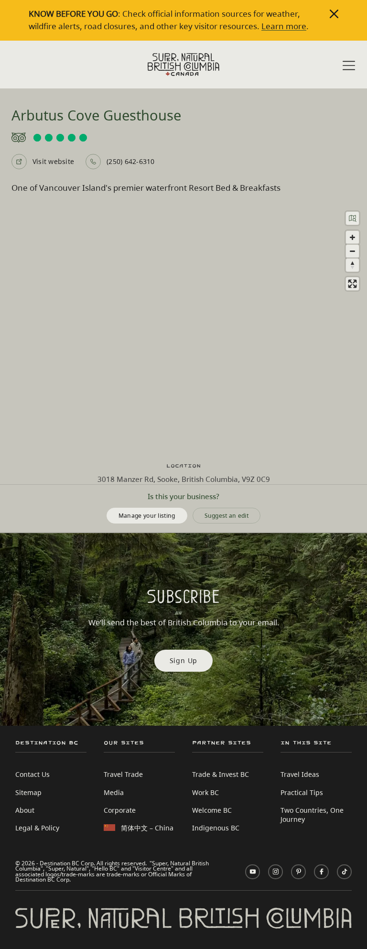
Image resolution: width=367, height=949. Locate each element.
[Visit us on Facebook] (321, 871)
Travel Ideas (300, 774)
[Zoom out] (352, 251)
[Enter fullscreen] (352, 284)
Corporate (120, 810)
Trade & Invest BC (220, 774)
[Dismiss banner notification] (334, 14)
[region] (183, 328)
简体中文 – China (147, 827)
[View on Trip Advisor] (183, 138)
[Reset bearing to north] (352, 265)
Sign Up (184, 660)
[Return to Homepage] (183, 64)
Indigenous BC (215, 827)
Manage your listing (147, 515)
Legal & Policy (37, 827)
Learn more (283, 26)
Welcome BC (212, 810)
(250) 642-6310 (130, 161)
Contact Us (32, 774)
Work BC (205, 792)
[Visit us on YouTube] (252, 871)
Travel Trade (123, 774)
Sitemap (28, 792)
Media (114, 792)
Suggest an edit (227, 515)
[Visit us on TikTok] (344, 871)
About (24, 810)
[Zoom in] (352, 237)
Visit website (53, 161)
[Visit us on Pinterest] (298, 871)
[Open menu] (349, 65)
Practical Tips (302, 792)
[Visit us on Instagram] (275, 871)
